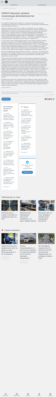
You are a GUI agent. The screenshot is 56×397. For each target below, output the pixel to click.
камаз (20, 91)
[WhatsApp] (51, 99)
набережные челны (9, 93)
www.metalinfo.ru (6, 87)
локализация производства (28, 91)
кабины (3, 91)
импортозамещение (40, 91)
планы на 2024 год (49, 91)
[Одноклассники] (47, 99)
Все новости (6, 186)
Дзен (39, 261)
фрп (35, 91)
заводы (3, 93)
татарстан (16, 93)
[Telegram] (54, 99)
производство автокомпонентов (12, 91)
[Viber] (49, 99)
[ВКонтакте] (45, 99)
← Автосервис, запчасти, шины (8, 8)
